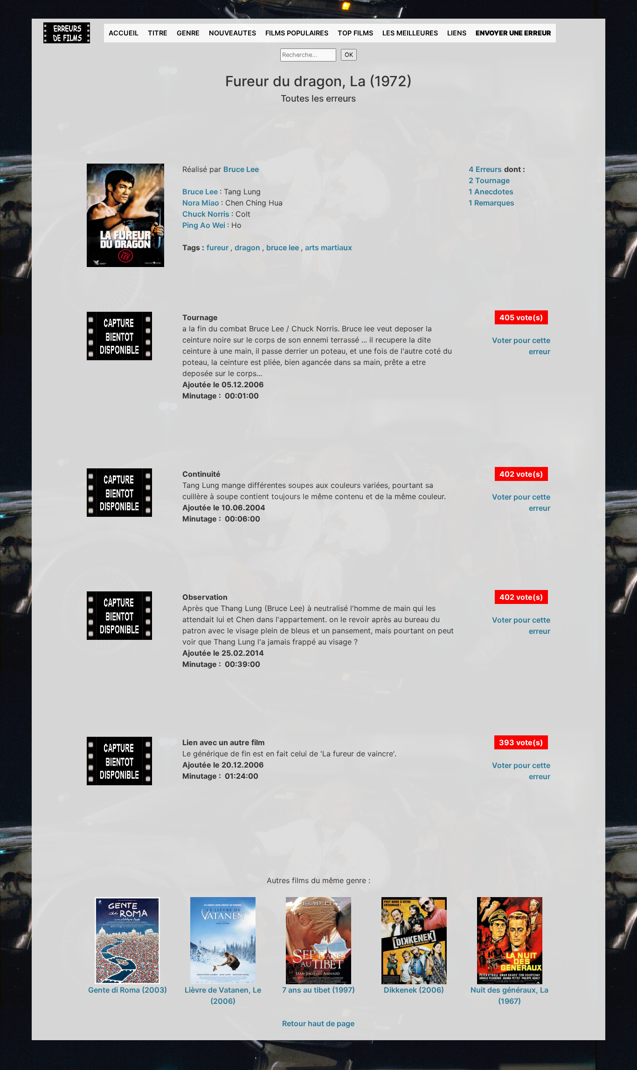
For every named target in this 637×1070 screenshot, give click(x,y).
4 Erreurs (485, 169)
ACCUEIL (123, 33)
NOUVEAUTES (232, 33)
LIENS (456, 33)
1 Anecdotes (491, 191)
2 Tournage (489, 180)
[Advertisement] (208, 445)
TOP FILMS (355, 33)
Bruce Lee (241, 169)
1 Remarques (491, 202)
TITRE (157, 33)
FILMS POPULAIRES (296, 33)
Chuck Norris (206, 214)
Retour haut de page (318, 1023)
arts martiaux (328, 247)
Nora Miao (201, 202)
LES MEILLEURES (410, 33)
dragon (248, 247)
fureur (218, 247)
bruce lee (283, 247)
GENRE (188, 33)
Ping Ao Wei (204, 225)
